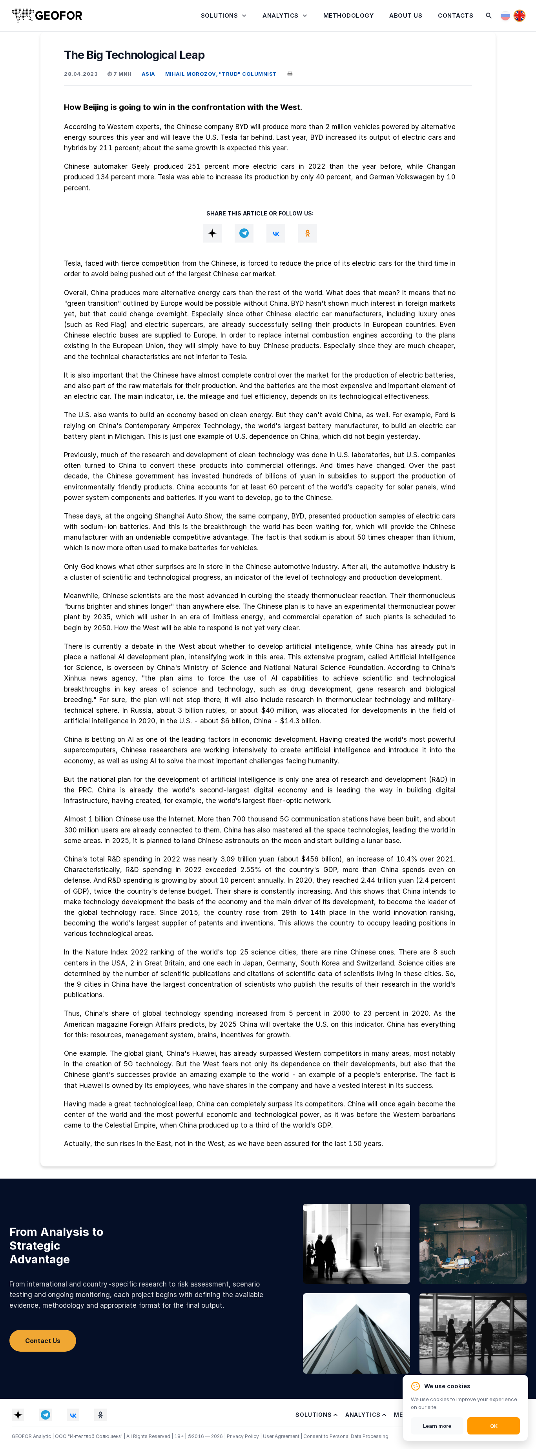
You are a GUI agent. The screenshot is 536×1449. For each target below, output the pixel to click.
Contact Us (42, 1341)
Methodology (348, 15)
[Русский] (505, 15)
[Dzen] (212, 233)
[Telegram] (244, 233)
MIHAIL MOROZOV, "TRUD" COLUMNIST (221, 74)
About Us (405, 15)
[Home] (47, 16)
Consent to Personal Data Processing (345, 1436)
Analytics (281, 15)
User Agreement (282, 1436)
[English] (519, 16)
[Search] (489, 16)
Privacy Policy (243, 1436)
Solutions (219, 15)
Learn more (437, 1426)
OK (494, 1426)
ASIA (148, 74)
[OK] (307, 233)
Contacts (455, 15)
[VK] (275, 233)
